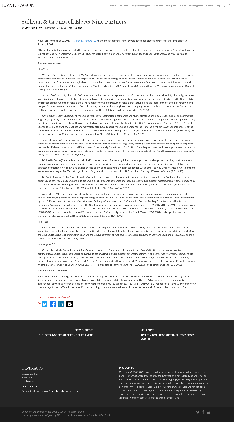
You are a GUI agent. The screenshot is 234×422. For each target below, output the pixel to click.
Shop (218, 5)
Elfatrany (62, 415)
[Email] (69, 304)
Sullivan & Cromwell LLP (85, 40)
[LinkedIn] (208, 412)
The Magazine (196, 5)
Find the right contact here (64, 391)
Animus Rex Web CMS (98, 415)
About (209, 5)
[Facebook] (203, 412)
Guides (182, 5)
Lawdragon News (34, 27)
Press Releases (76, 27)
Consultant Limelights (164, 5)
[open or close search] (224, 6)
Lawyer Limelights (140, 5)
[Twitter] (197, 412)
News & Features (119, 5)
